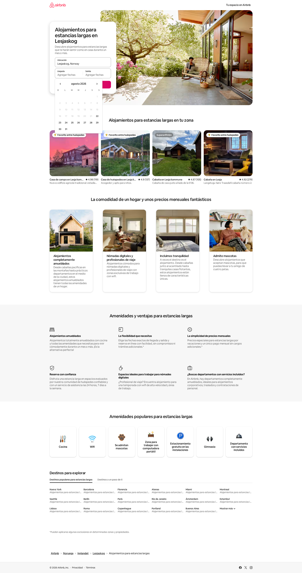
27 (85, 122)
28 (91, 122)
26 (78, 122)
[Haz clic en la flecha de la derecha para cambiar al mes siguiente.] (97, 84)
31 (66, 129)
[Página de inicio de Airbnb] (58, 5)
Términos (90, 567)
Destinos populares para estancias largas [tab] (71, 479)
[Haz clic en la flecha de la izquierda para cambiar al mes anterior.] (60, 84)
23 (60, 122)
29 (97, 122)
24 (66, 122)
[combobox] (82, 64)
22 (97, 116)
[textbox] (68, 75)
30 (60, 129)
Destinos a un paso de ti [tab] (109, 479)
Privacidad (77, 567)
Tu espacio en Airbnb (238, 5)
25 (72, 122)
